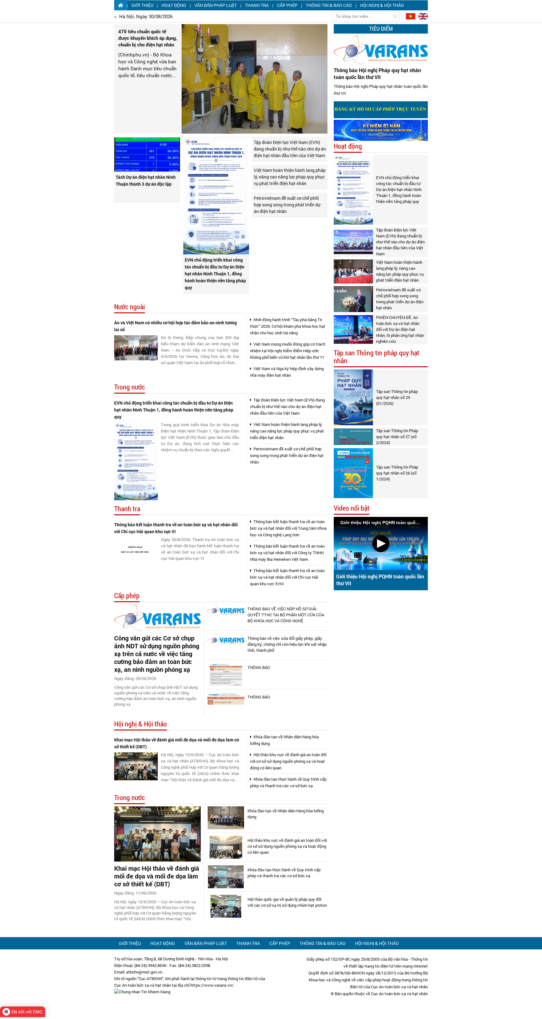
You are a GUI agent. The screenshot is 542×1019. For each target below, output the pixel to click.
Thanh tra (257, 5)
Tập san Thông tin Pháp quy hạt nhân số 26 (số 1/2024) (397, 473)
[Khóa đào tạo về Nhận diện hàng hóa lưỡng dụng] (225, 817)
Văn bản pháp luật (215, 5)
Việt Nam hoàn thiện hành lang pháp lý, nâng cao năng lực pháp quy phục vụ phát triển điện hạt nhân (290, 176)
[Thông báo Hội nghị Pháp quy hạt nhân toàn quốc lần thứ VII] (381, 50)
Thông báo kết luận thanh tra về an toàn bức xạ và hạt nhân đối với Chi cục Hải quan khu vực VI (176, 528)
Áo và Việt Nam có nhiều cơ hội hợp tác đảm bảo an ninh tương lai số (175, 326)
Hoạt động (174, 5)
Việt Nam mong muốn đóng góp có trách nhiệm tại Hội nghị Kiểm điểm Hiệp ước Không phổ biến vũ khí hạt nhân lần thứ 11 (287, 350)
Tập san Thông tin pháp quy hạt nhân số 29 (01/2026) (397, 397)
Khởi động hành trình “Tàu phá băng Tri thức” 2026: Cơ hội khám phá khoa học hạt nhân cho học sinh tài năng (287, 326)
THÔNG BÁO (258, 667)
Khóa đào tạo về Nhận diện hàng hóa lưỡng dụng (284, 740)
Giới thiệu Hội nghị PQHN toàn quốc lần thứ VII (380, 579)
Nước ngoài (129, 307)
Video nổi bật (351, 508)
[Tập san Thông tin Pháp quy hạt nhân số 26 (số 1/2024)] (353, 473)
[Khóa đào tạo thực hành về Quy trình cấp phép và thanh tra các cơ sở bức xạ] (225, 876)
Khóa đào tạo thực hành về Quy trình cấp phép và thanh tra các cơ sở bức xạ (288, 782)
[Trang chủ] (120, 5)
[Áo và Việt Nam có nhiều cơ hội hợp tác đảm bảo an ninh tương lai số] (136, 347)
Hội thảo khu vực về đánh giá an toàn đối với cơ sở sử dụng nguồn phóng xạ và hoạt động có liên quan (288, 761)
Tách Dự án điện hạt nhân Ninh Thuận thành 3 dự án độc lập (146, 180)
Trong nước (129, 387)
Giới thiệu (142, 5)
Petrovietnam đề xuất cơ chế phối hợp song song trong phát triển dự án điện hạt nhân (287, 204)
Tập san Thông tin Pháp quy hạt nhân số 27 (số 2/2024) (397, 436)
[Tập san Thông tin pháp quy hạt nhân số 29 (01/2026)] (353, 397)
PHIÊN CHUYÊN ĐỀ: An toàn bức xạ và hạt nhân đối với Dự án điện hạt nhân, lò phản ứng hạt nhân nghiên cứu (400, 329)
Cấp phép (287, 5)
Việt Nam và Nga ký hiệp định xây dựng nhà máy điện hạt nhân (287, 372)
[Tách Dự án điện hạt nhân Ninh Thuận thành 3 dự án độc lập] (147, 154)
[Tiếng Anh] (422, 16)
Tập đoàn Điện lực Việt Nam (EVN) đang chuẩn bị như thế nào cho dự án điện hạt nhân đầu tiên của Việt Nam (290, 148)
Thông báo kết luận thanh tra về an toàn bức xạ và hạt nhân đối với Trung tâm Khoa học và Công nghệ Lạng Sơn (288, 528)
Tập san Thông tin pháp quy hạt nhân (376, 357)
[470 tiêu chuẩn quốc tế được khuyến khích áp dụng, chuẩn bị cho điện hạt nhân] (254, 79)
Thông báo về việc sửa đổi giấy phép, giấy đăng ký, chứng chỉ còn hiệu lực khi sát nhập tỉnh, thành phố (287, 644)
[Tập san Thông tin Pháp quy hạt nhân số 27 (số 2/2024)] (353, 436)
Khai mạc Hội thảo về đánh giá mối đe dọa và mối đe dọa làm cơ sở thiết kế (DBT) (176, 743)
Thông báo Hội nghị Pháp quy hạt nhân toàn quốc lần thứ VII (377, 73)
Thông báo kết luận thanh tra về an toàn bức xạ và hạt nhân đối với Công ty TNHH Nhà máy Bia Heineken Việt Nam (287, 552)
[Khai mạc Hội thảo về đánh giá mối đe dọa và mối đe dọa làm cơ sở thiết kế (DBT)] (136, 766)
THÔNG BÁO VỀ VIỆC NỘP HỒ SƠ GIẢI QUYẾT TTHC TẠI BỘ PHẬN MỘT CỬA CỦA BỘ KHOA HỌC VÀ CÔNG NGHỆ (285, 615)
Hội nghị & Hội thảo (382, 5)
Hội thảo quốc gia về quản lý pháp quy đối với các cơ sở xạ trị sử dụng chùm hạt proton (287, 902)
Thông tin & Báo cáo (329, 5)
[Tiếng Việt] (410, 16)
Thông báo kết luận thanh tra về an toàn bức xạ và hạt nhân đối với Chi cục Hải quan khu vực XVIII (287, 577)
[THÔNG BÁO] (225, 674)
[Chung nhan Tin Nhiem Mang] (142, 992)
